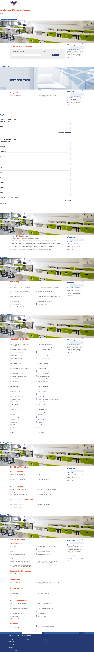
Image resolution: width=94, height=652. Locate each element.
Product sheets (6, 314)
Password (2, 126)
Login (82, 5)
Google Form (48, 249)
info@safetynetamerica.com (71, 1)
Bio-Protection (28, 639)
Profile (2, 115)
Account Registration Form (74, 49)
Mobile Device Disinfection (14, 642)
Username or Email (4, 121)
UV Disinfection (11, 641)
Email (1, 192)
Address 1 (3, 156)
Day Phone (3, 187)
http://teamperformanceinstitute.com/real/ (41, 285)
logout (83, 43)
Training (3, 257)
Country (2, 182)
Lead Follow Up (6, 212)
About (75, 5)
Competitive (5, 66)
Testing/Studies (7, 443)
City (1, 167)
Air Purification (11, 644)
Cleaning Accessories (12, 649)
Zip (1, 177)
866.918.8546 (81, 1)
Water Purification (12, 646)
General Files (5, 515)
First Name (3, 146)
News (46, 641)
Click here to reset (66, 135)
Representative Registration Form (76, 555)
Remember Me (62, 132)
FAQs (46, 639)
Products (47, 5)
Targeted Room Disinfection (14, 639)
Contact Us (53, 638)
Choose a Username (5, 141)
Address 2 (2, 161)
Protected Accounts (8, 19)
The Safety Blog (66, 5)
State (1, 172)
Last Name (3, 151)
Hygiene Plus (11, 647)
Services (56, 5)
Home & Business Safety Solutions (15, 650)
